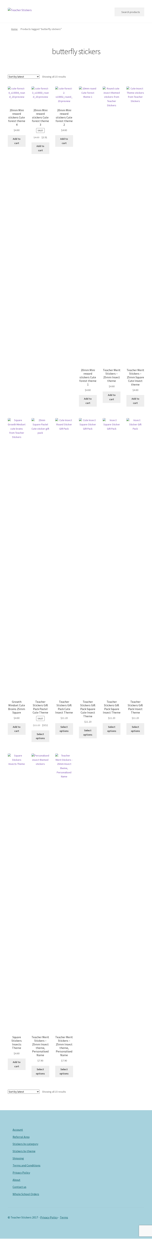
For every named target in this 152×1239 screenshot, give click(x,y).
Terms (64, 1217)
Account (18, 1129)
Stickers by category (25, 1144)
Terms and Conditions (26, 1165)
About (16, 1180)
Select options (40, 736)
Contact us (19, 1187)
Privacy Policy (21, 1172)
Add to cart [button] (16, 141)
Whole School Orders (26, 1194)
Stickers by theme (24, 1151)
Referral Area (21, 1137)
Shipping (18, 1158)
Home (14, 29)
